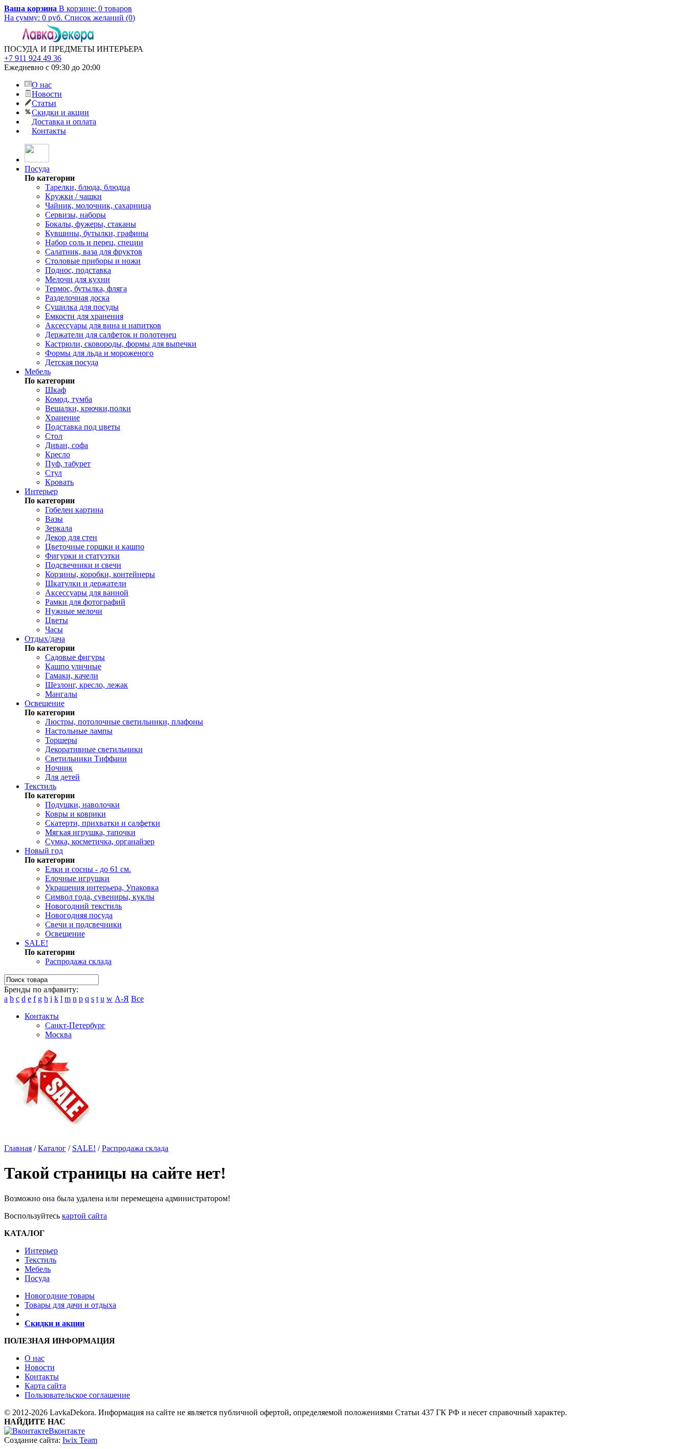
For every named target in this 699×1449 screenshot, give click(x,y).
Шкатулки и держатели (85, 583)
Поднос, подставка (78, 270)
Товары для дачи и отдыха (70, 1305)
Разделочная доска (77, 297)
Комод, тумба (68, 399)
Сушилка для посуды (82, 307)
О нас (42, 84)
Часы (54, 629)
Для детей (62, 777)
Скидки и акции (60, 112)
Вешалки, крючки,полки (88, 408)
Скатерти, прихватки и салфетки (102, 823)
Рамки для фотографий (85, 602)
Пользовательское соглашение (77, 1395)
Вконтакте (67, 1430)
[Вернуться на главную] (37, 159)
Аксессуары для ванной (86, 592)
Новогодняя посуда (79, 915)
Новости (47, 94)
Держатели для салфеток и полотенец (111, 334)
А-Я (122, 998)
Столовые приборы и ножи (93, 261)
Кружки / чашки (73, 196)
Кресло (57, 454)
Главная (18, 1148)
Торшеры (61, 740)
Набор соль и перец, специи (94, 242)
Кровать (59, 482)
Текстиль (40, 786)
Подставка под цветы (82, 426)
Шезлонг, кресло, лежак (86, 684)
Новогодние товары (60, 1295)
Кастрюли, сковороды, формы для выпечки (120, 343)
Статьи (44, 103)
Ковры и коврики (75, 813)
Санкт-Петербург (75, 1025)
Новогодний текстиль (83, 906)
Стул (53, 472)
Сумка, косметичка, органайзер (100, 841)
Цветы (56, 620)
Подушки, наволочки (82, 804)
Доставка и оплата (64, 121)
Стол (53, 436)
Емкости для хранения (84, 316)
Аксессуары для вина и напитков (103, 325)
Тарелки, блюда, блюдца (87, 187)
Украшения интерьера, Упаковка (102, 887)
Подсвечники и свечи (83, 565)
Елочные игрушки (77, 878)
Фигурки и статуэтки (82, 555)
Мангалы (61, 694)
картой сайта (84, 1215)
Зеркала (58, 528)
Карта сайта (45, 1385)
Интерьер (41, 491)
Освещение (44, 703)
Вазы (54, 519)
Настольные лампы (79, 731)
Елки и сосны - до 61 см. (88, 869)
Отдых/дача (45, 638)
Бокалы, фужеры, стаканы (90, 224)
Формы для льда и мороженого (99, 353)
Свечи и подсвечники (83, 924)
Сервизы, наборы (75, 214)
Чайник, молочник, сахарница (98, 205)
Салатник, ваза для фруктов (93, 251)
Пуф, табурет (68, 463)
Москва (58, 1034)
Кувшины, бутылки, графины (96, 233)
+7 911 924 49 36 (32, 58)
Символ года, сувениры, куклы (100, 896)
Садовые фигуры (75, 657)
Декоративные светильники (94, 749)
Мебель (38, 371)
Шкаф (55, 390)
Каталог (52, 1148)
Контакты (49, 130)
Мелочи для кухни (77, 279)
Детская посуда (71, 362)
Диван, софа (66, 445)
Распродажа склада (78, 961)
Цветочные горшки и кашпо (94, 546)
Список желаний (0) (99, 17)
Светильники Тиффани (86, 758)
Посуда (37, 168)
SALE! (36, 943)
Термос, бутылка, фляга (86, 288)
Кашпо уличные (73, 666)
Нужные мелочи (73, 611)
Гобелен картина (74, 509)
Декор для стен (71, 537)
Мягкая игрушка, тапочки (90, 832)
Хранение (62, 417)
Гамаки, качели (71, 675)
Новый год (44, 850)
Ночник (59, 767)
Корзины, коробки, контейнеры (100, 574)
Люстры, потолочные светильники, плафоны (124, 721)
